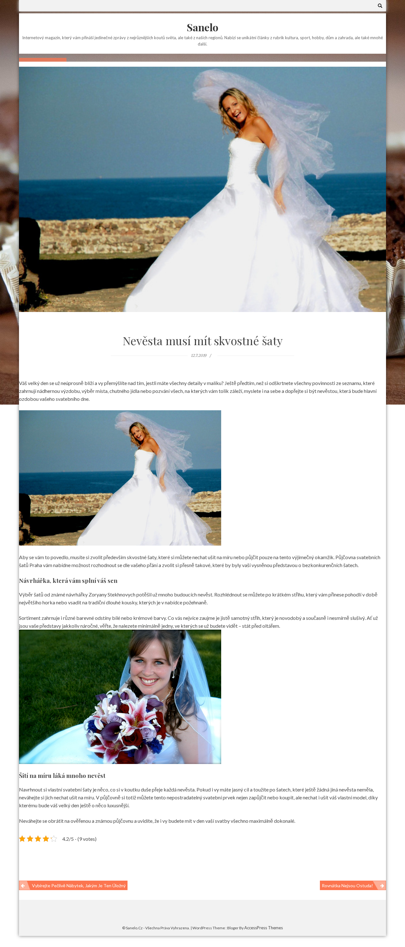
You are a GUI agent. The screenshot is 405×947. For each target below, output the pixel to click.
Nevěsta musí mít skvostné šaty (203, 340)
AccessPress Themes (263, 927)
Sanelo (202, 27)
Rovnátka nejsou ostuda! (347, 885)
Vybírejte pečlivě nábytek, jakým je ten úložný (79, 885)
